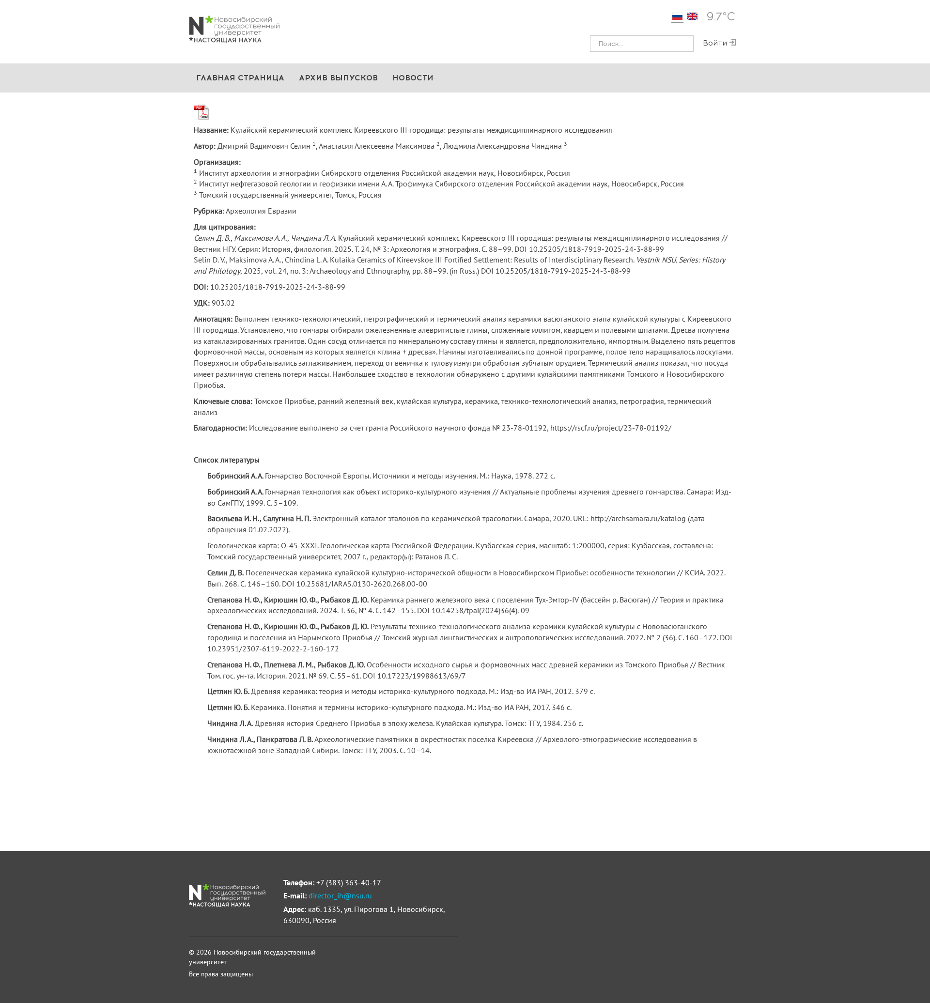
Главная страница (240, 77)
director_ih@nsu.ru (340, 895)
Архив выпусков (338, 77)
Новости (413, 77)
